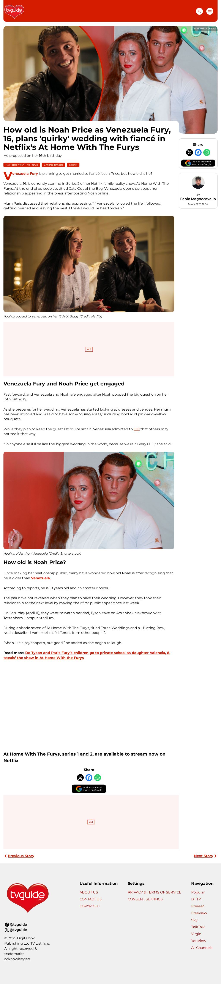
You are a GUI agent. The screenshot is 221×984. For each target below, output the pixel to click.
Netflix (73, 164)
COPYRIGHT (90, 906)
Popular (198, 892)
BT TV (196, 899)
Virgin (196, 934)
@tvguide (18, 924)
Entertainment (53, 164)
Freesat (197, 906)
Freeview (199, 913)
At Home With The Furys (22, 164)
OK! (137, 429)
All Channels (201, 948)
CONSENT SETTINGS (145, 899)
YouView (198, 941)
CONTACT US (91, 899)
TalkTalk (198, 927)
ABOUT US (89, 892)
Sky (194, 920)
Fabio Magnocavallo (198, 199)
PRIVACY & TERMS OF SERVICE (154, 892)
